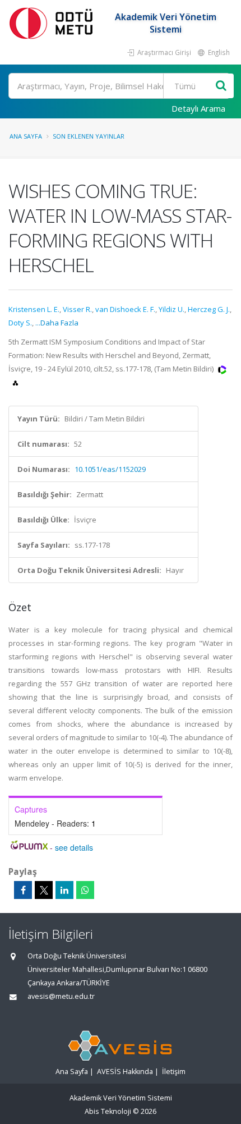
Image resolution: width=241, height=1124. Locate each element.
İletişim (174, 1071)
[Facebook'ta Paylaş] (23, 890)
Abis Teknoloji (108, 1111)
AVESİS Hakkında (125, 1071)
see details (74, 847)
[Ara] (221, 86)
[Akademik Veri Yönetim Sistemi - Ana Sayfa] (53, 22)
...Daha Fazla (56, 323)
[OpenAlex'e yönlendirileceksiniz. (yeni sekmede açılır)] (15, 382)
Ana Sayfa (26, 136)
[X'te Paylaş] (44, 890)
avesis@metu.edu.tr (61, 996)
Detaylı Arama (198, 108)
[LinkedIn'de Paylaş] (64, 890)
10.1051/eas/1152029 (110, 469)
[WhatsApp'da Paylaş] (85, 890)
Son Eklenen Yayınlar (88, 136)
